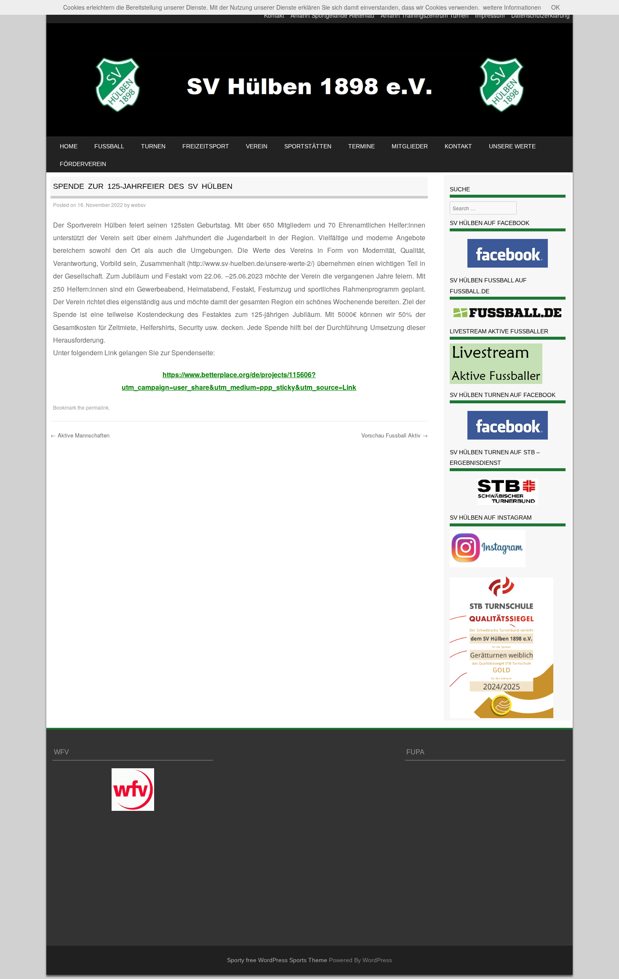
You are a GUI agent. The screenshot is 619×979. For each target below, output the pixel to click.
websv (138, 204)
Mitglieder (410, 146)
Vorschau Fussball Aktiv (394, 435)
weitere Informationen (512, 7)
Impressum (490, 15)
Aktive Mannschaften (80, 435)
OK (555, 7)
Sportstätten (307, 146)
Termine (361, 146)
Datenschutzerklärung (540, 15)
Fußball (109, 146)
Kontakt (274, 15)
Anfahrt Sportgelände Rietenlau (332, 15)
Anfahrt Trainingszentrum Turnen (425, 15)
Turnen (153, 146)
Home (68, 146)
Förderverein (83, 164)
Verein (256, 146)
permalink (97, 407)
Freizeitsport (205, 146)
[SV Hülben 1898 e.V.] (309, 124)
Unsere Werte (512, 146)
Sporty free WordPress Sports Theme (277, 960)
